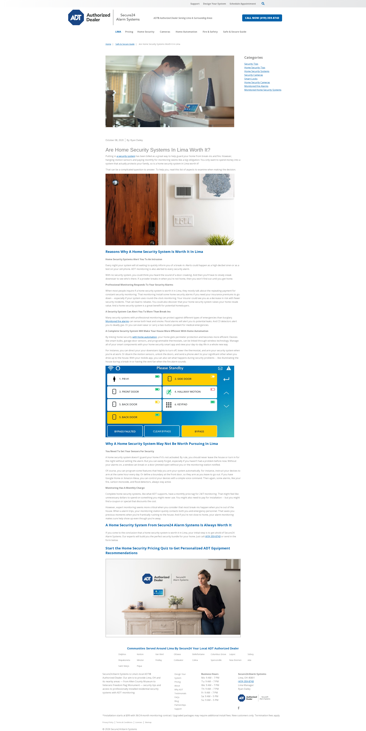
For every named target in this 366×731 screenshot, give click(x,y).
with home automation (144, 337)
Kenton (140, 654)
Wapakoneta (124, 660)
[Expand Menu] (155, 31)
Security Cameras (253, 75)
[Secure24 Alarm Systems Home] (104, 17)
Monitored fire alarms (117, 321)
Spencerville (216, 660)
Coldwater (178, 660)
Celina (195, 660)
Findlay (158, 660)
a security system (126, 156)
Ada (249, 660)
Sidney (251, 654)
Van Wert (159, 654)
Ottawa (177, 654)
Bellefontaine (198, 654)
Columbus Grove (218, 654)
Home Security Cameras (257, 82)
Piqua (139, 666)
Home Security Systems (256, 71)
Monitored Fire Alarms (256, 86)
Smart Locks (250, 78)
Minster (140, 660)
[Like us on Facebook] (238, 708)
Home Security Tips (254, 67)
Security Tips (251, 63)
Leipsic (232, 654)
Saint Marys (123, 666)
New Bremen (235, 660)
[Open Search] (263, 3)
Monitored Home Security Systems (262, 89)
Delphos (122, 654)
